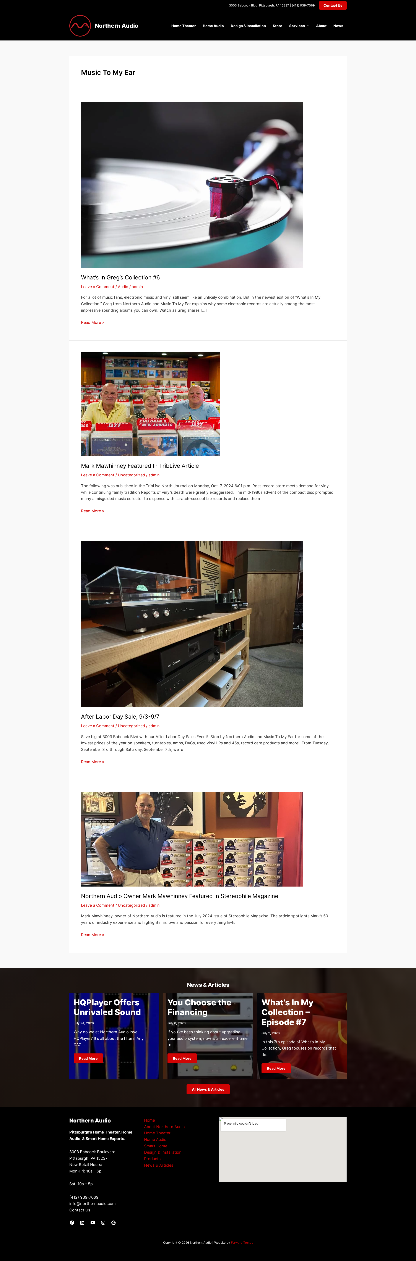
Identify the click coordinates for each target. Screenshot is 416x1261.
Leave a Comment (97, 286)
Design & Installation (248, 26)
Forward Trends (242, 1242)
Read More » (92, 323)
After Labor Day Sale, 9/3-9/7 (120, 716)
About (321, 26)
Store (277, 26)
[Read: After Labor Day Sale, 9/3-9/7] (192, 623)
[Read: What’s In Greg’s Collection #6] (192, 184)
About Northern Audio (164, 1126)
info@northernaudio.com (92, 1203)
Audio (123, 286)
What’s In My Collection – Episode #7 (288, 1012)
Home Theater (183, 26)
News (338, 26)
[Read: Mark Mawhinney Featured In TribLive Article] (150, 404)
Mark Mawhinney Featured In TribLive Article (140, 465)
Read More (88, 1058)
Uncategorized (131, 475)
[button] (333, 5)
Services (297, 26)
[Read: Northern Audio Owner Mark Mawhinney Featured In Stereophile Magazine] (192, 839)
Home (149, 1120)
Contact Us (79, 1210)
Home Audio (213, 26)
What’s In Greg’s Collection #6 (120, 277)
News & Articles (158, 1165)
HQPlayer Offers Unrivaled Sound (107, 1007)
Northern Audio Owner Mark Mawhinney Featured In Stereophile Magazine (179, 896)
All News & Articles (208, 1089)
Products (152, 1158)
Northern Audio (116, 25)
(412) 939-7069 (303, 5)
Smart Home (155, 1146)
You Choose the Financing (199, 1007)
